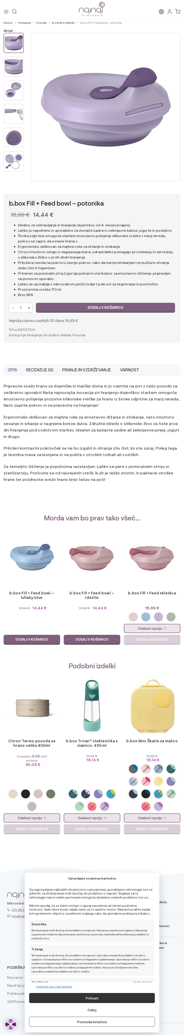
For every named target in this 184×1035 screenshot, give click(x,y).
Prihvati (92, 998)
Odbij (92, 1010)
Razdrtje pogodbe (22, 985)
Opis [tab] (12, 369)
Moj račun (15, 977)
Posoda (41, 22)
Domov (8, 22)
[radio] (133, 617)
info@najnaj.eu (22, 916)
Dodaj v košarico (105, 307)
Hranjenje (24, 22)
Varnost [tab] (129, 369)
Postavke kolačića (92, 1022)
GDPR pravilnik (19, 1001)
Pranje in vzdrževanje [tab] (86, 369)
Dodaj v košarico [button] (31, 639)
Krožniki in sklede (63, 22)
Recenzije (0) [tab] (39, 369)
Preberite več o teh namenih (54, 986)
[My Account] (169, 11)
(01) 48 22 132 (22, 910)
